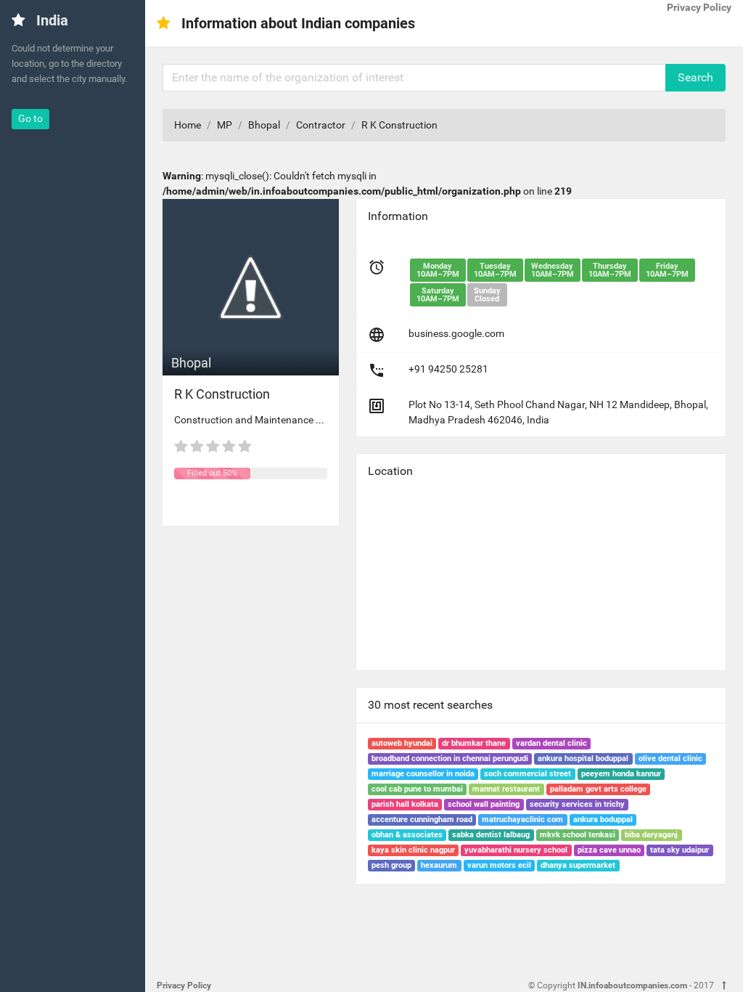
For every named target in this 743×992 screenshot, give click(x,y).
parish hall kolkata (405, 804)
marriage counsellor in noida (423, 773)
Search (695, 77)
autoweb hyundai (402, 743)
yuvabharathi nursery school (515, 850)
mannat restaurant (506, 789)
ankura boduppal (603, 819)
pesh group (391, 865)
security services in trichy (577, 804)
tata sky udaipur (679, 850)
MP (224, 125)
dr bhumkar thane (474, 743)
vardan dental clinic (551, 743)
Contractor (320, 125)
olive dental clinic (670, 758)
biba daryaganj (651, 834)
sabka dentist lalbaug (491, 834)
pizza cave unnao (609, 850)
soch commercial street (527, 773)
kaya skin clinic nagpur (413, 850)
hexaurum (439, 865)
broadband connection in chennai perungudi (450, 758)
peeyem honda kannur (621, 773)
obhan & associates (407, 834)
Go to (30, 118)
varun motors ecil (499, 865)
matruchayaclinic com (522, 819)
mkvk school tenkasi (577, 834)
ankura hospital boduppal (583, 758)
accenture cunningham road (422, 819)
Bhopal (264, 125)
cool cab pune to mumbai (417, 789)
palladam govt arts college (598, 789)
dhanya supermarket (578, 865)
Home (187, 125)
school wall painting (484, 804)
